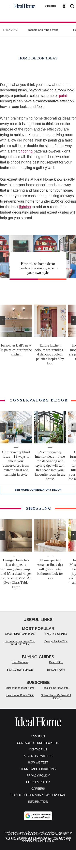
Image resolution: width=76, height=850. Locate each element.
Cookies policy (38, 782)
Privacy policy (38, 775)
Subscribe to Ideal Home (19, 687)
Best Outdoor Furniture (20, 669)
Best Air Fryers (56, 669)
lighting (25, 207)
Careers (38, 788)
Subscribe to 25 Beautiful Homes (56, 697)
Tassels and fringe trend (43, 29)
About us (38, 736)
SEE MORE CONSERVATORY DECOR (38, 489)
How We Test (38, 762)
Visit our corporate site (54, 834)
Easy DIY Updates (56, 633)
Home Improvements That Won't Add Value (20, 643)
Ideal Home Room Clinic (20, 695)
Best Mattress (20, 662)
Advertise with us (38, 756)
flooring (27, 151)
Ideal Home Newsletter (56, 687)
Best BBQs (56, 662)
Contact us (38, 749)
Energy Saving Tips (55, 641)
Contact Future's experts (38, 743)
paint (63, 96)
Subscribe (51, 5)
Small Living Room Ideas (20, 633)
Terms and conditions (38, 769)
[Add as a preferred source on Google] (38, 815)
